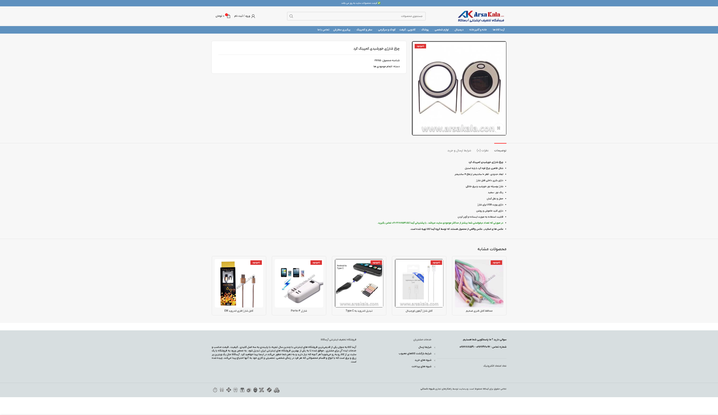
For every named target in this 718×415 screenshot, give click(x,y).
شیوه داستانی (427, 388)
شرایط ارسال (424, 347)
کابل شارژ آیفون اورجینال (419, 311)
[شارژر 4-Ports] (299, 283)
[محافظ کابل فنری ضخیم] (479, 283)
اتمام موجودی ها (383, 66)
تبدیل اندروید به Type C (359, 311)
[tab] (500, 148)
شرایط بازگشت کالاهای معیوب (415, 353)
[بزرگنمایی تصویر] (498, 128)
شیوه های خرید (423, 360)
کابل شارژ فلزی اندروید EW (239, 311)
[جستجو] (291, 16)
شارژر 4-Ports (299, 311)
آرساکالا (486, 389)
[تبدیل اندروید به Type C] (359, 283)
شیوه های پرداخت (421, 366)
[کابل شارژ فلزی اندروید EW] (239, 283)
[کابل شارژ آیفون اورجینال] (419, 283)
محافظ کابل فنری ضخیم (479, 311)
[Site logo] (481, 16)
